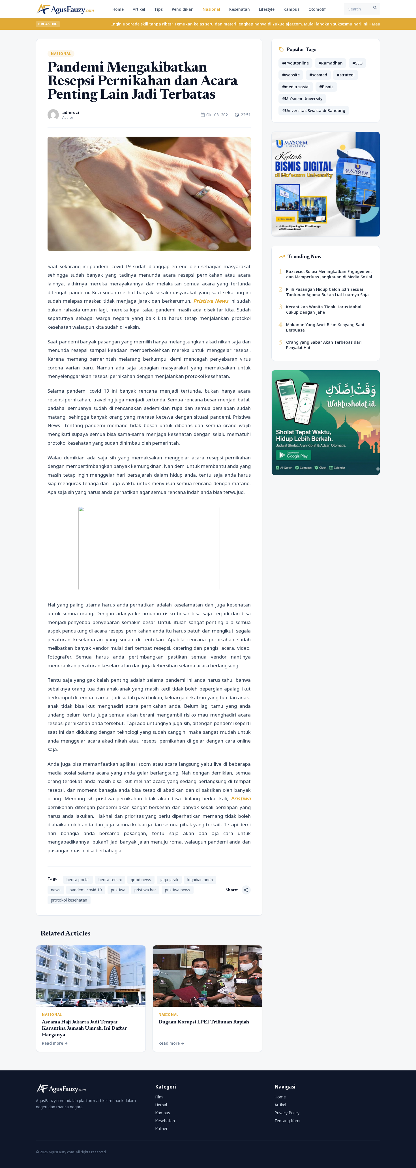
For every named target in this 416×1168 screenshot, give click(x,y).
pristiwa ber (145, 889)
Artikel (139, 9)
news (56, 889)
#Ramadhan (330, 63)
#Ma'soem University (302, 98)
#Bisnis (326, 86)
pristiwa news (177, 889)
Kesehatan (239, 9)
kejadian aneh (200, 879)
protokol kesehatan (69, 900)
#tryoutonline (295, 63)
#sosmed (318, 75)
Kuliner (161, 1128)
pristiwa (118, 889)
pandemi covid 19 (86, 889)
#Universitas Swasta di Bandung (313, 110)
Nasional (211, 9)
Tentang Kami (287, 1120)
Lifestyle (267, 9)
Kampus (291, 9)
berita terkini (110, 879)
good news (141, 879)
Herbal (161, 1104)
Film (159, 1097)
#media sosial (296, 86)
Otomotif (317, 9)
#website (291, 75)
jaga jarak (169, 879)
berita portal (78, 879)
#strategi (346, 75)
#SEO (357, 63)
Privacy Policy (287, 1112)
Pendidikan (183, 9)
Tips (158, 9)
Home (118, 9)
